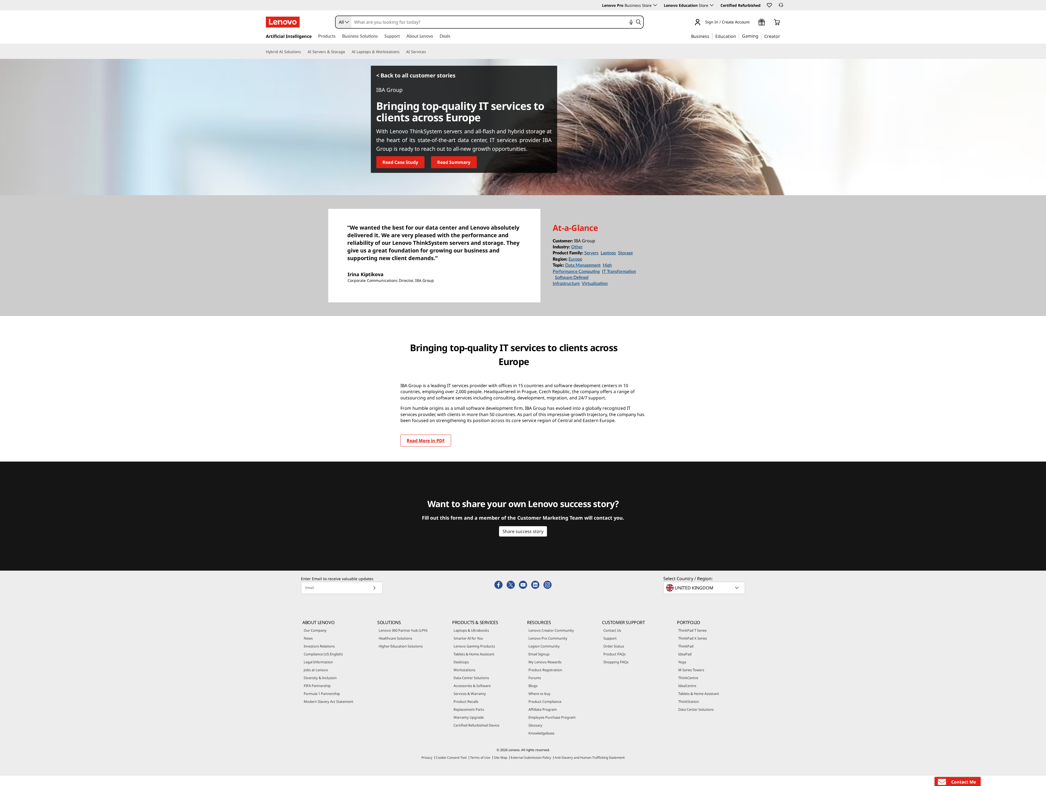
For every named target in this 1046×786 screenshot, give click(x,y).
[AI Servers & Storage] (347, 51)
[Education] (737, 36)
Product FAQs (614, 654)
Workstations (464, 669)
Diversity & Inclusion (320, 677)
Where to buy (539, 693)
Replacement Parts (469, 709)
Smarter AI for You (468, 638)
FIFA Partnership (317, 685)
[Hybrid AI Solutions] (303, 51)
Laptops (608, 253)
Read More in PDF (426, 441)
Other (577, 247)
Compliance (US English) (323, 654)
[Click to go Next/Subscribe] (374, 588)
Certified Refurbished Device (476, 725)
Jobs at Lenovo (316, 669)
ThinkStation (688, 701)
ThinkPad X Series (692, 638)
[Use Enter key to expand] (753, 23)
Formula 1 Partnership (322, 693)
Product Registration (545, 669)
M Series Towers (691, 669)
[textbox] (705, 588)
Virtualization (595, 283)
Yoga (682, 661)
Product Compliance (544, 701)
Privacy (426, 757)
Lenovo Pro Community (547, 638)
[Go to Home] (283, 22)
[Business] (711, 36)
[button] (769, 5)
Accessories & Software (472, 685)
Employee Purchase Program (552, 717)
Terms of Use (480, 757)
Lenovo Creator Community (551, 630)
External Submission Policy (531, 757)
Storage (625, 253)
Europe (575, 259)
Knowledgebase (541, 733)
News (308, 638)
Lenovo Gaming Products (474, 646)
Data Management (583, 265)
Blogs (532, 685)
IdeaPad (685, 654)
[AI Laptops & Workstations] (401, 51)
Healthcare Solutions (395, 638)
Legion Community (544, 646)
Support (610, 638)
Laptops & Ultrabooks (471, 630)
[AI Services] (428, 51)
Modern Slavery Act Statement (328, 701)
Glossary (535, 725)
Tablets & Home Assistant (474, 654)
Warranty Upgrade (469, 717)
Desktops (461, 661)
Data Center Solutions (471, 677)
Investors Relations (319, 646)
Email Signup (538, 654)
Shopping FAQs (615, 661)
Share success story (523, 531)
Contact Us (612, 630)
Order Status (613, 646)
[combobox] (343, 22)
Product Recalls (466, 701)
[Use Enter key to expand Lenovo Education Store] (711, 5)
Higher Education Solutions (401, 646)
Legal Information (318, 661)
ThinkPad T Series (692, 630)
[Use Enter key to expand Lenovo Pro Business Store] (655, 5)
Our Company (315, 630)
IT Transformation (619, 271)
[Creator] (782, 36)
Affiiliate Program (542, 709)
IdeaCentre (687, 685)
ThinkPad (686, 646)
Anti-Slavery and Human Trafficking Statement (590, 757)
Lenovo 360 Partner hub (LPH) (403, 630)
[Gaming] (760, 36)
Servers (591, 253)
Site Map (500, 757)
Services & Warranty (470, 693)
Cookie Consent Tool (451, 757)
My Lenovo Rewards (544, 661)
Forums (534, 677)
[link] (781, 6)
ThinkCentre (688, 677)
